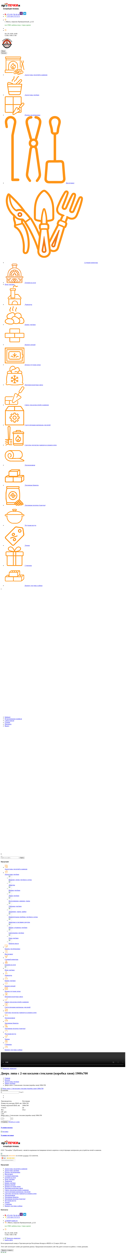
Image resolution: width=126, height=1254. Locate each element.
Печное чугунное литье (32, 365)
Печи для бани (10, 284)
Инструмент (70, 183)
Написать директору (10, 1068)
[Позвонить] (5, 1252)
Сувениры (28, 565)
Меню (3, 51)
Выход (7, 726)
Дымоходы (28, 304)
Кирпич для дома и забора (33, 585)
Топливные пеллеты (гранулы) (34, 505)
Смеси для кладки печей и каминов (36, 405)
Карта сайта (9, 1240)
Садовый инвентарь (91, 262)
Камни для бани (30, 324)
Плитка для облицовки (32, 115)
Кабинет (7, 717)
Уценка (27, 545)
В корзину (4, 1122)
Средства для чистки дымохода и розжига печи (40, 445)
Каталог (4, 53)
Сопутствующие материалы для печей (37, 425)
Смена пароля (9, 720)
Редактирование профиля (13, 719)
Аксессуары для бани (31, 95)
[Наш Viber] (3, 1252)
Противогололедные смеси (33, 385)
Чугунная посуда (30, 525)
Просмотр (8, 724)
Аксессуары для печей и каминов (35, 75)
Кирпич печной (29, 345)
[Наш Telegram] (1, 1252)
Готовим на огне (30, 283)
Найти (22, 858)
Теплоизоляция (29, 465)
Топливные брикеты (31, 485)
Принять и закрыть (7, 1250)
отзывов (25, 1155)
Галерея (7, 722)
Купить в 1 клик (14, 1122)
